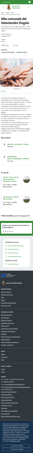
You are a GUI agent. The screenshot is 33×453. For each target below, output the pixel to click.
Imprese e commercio (7, 345)
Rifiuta (18, 446)
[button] (6, 2)
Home (2, 13)
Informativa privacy (6, 405)
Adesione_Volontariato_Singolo (18, 144)
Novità (7, 13)
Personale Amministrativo (8, 303)
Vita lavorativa (5, 318)
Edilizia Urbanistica (6, 315)
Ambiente (4, 334)
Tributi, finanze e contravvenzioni (10, 337)
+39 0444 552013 (8, 382)
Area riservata (5, 414)
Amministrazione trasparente (9, 403)
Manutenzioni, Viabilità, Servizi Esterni (11, 198)
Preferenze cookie (15, 441)
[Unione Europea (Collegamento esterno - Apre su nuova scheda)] (16, 275)
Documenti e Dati (6, 306)
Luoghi (3, 369)
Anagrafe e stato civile (7, 323)
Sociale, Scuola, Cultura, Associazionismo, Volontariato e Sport (11, 179)
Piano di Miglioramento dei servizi (10, 416)
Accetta (17, 449)
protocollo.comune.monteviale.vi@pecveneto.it (17, 387)
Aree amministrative (7, 295)
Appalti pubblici (5, 339)
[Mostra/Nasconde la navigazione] (3, 7)
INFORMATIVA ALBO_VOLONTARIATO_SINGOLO (18, 157)
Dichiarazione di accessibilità (9, 411)
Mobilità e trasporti (6, 320)
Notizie (3, 354)
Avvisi (12, 13)
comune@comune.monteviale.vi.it (15, 384)
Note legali (4, 408)
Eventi (3, 372)
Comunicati (4, 357)
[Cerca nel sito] (28, 7)
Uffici (2, 297)
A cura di (3, 91)
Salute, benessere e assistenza (10, 342)
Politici (3, 300)
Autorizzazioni (5, 326)
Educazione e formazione (8, 331)
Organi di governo (6, 292)
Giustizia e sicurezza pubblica (9, 329)
